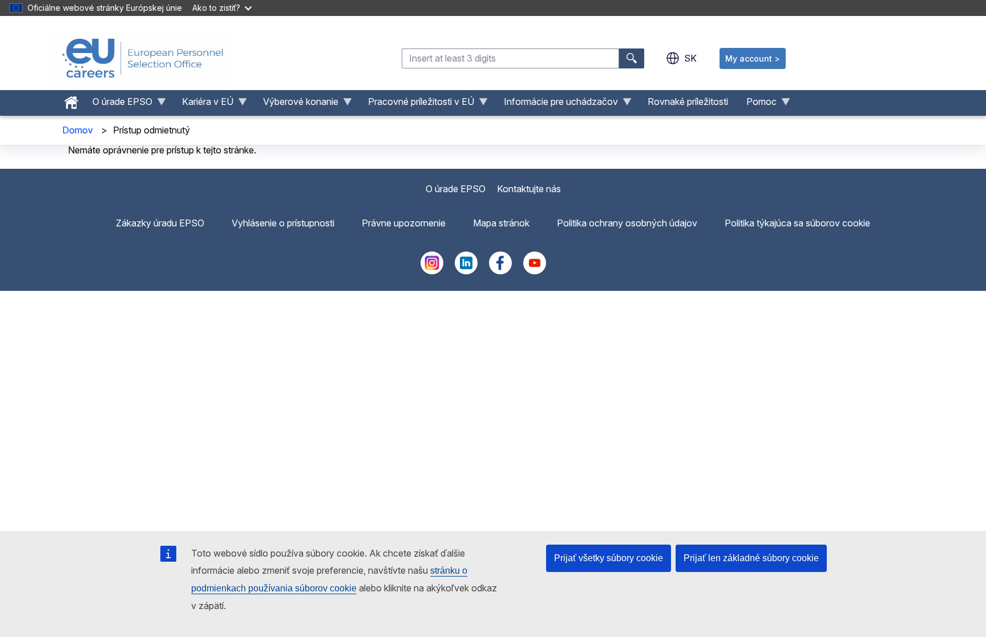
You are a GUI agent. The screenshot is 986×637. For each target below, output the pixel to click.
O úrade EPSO (456, 188)
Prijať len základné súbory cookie (751, 558)
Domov (77, 130)
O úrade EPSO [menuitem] (117, 104)
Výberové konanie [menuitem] (296, 104)
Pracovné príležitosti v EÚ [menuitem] (416, 104)
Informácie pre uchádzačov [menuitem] (556, 104)
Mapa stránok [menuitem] (501, 223)
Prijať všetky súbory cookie (608, 558)
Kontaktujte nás (529, 188)
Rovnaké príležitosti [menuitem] (688, 101)
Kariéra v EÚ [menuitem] (203, 104)
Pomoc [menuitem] (757, 104)
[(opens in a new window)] (432, 271)
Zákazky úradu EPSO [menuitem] (160, 223)
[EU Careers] (142, 58)
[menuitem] (71, 99)
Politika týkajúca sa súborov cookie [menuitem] (797, 223)
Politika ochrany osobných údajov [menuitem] (627, 223)
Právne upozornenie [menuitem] (404, 223)
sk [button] (690, 58)
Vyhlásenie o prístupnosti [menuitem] (283, 223)
